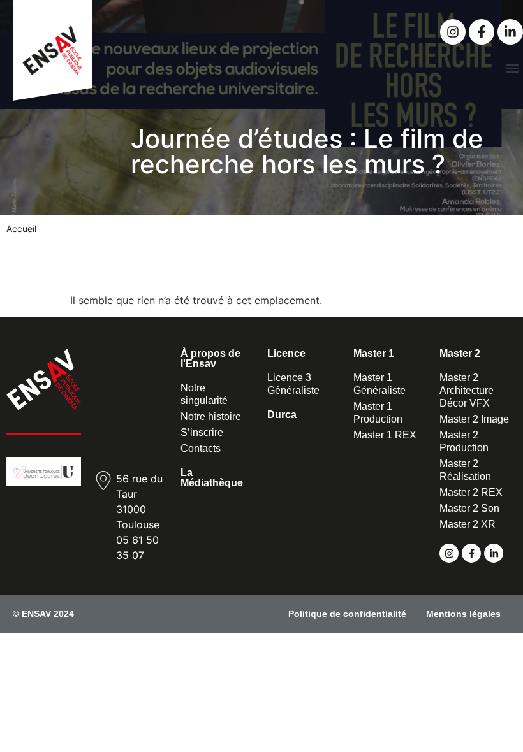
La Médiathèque (211, 477)
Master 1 (373, 353)
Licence (286, 353)
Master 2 (459, 353)
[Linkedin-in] (510, 32)
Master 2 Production (464, 441)
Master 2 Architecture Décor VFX (466, 390)
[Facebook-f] (481, 32)
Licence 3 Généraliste (293, 384)
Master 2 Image (474, 419)
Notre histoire (210, 416)
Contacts (200, 448)
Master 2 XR (467, 524)
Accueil (21, 228)
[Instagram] (453, 32)
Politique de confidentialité (347, 614)
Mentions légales (463, 614)
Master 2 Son (469, 508)
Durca (282, 414)
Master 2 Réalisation (465, 470)
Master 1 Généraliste (379, 384)
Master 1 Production (377, 412)
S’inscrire (201, 432)
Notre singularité (204, 394)
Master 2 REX (471, 492)
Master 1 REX (384, 435)
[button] (512, 67)
